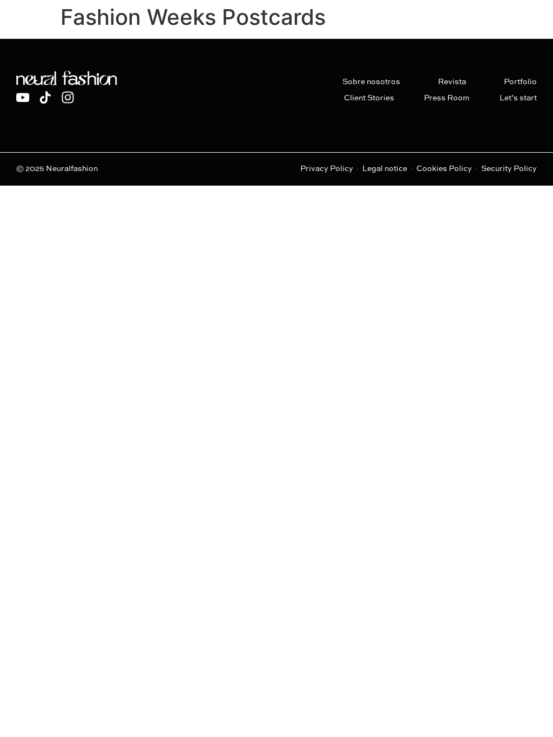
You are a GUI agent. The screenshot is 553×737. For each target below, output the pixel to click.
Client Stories (369, 98)
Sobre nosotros (371, 82)
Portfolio (520, 82)
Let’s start (518, 98)
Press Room (447, 98)
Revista (452, 82)
